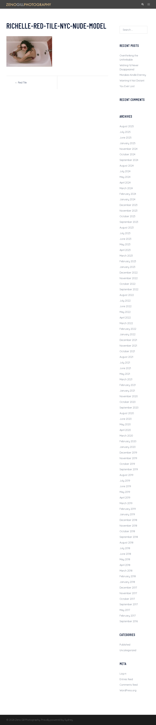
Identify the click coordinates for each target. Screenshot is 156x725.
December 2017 (128, 587)
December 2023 (128, 205)
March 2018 (126, 570)
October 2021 (127, 351)
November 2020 (129, 396)
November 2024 (128, 148)
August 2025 (127, 126)
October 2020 (128, 401)
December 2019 (128, 452)
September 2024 (129, 160)
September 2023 (129, 221)
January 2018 (127, 581)
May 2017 (125, 610)
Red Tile (22, 82)
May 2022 (125, 311)
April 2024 (125, 182)
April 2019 (125, 497)
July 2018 (125, 548)
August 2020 (127, 413)
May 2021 (125, 373)
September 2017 (129, 604)
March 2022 (126, 323)
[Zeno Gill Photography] (28, 4)
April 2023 (125, 250)
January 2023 (127, 266)
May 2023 (125, 244)
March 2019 (126, 503)
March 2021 (126, 379)
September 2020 (129, 407)
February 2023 (128, 261)
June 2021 (125, 368)
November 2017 (128, 593)
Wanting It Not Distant (132, 80)
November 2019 (128, 458)
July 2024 (125, 171)
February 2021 (128, 385)
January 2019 (127, 514)
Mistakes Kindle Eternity (133, 74)
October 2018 (127, 531)
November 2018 (128, 525)
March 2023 (126, 255)
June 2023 (125, 238)
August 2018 (126, 542)
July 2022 (125, 300)
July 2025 (125, 131)
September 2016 (129, 621)
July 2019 (125, 480)
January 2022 (127, 334)
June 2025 (125, 137)
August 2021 (126, 356)
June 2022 (125, 306)
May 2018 (125, 559)
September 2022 (129, 289)
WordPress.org (128, 690)
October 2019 (127, 463)
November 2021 (128, 345)
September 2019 (129, 469)
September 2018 (129, 536)
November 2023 (128, 210)
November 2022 (129, 278)
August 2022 (127, 295)
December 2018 (128, 520)
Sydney (68, 719)
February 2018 (128, 576)
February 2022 (128, 328)
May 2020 (125, 424)
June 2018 (125, 553)
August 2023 (127, 227)
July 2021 (125, 362)
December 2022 (129, 272)
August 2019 (126, 475)
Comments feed (129, 684)
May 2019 (125, 491)
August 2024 (127, 165)
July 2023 (125, 233)
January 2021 (127, 390)
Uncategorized (128, 650)
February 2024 (128, 193)
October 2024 (127, 154)
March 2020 (126, 435)
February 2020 (128, 441)
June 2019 (125, 486)
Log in (123, 673)
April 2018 (125, 565)
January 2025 (127, 143)
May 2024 (125, 176)
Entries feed (126, 679)
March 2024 (126, 188)
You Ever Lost (127, 86)
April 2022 (125, 317)
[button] (142, 4)
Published (125, 644)
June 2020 (126, 418)
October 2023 (127, 216)
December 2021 (128, 340)
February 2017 (128, 615)
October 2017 (127, 598)
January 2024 (127, 199)
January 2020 (128, 446)
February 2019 (128, 508)
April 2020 (125, 430)
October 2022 (127, 283)
